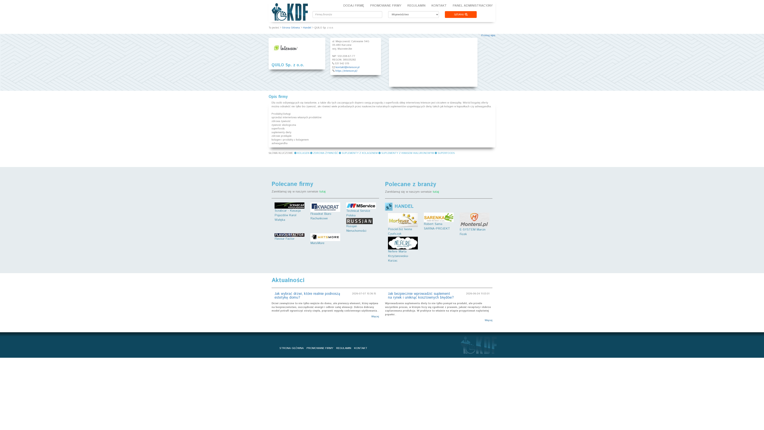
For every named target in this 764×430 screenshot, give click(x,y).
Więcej (375, 317)
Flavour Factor (284, 238)
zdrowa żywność (325, 153)
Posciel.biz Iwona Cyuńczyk (400, 231)
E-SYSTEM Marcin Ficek (472, 231)
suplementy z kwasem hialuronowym (407, 153)
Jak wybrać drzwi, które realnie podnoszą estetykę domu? (307, 295)
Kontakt (439, 5)
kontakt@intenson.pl (348, 67)
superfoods (446, 153)
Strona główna (292, 348)
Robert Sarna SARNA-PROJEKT (437, 226)
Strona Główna (291, 28)
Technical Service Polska (358, 213)
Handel (307, 28)
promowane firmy (320, 348)
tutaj (322, 191)
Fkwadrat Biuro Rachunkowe (320, 216)
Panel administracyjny (473, 5)
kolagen (303, 153)
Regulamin (416, 5)
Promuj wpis (488, 35)
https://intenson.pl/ (346, 71)
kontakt (360, 348)
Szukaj (459, 15)
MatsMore (317, 243)
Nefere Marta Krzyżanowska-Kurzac (398, 256)
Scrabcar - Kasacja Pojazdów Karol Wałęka (288, 215)
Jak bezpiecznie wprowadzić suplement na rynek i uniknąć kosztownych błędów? (421, 295)
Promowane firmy (385, 5)
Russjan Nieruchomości (356, 228)
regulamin (343, 348)
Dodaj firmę (353, 5)
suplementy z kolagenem (360, 153)
